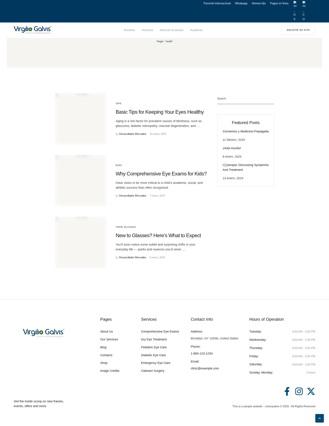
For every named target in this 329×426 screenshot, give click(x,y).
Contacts (106, 355)
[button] (298, 30)
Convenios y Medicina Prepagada (246, 131)
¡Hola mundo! (232, 148)
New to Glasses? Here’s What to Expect (158, 235)
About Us (106, 331)
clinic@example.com (205, 368)
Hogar (160, 41)
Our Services (109, 339)
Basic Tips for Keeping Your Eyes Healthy (160, 112)
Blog (103, 347)
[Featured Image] (80, 119)
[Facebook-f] (287, 391)
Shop (103, 363)
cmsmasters (272, 406)
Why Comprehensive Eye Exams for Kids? (161, 173)
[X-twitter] (311, 391)
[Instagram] (299, 391)
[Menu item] (295, 11)
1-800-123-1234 (202, 353)
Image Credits (109, 370)
